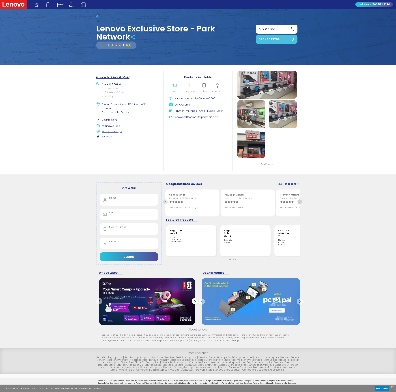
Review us (107, 136)
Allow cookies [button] (382, 388)
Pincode (114, 241)
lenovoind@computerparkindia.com (196, 117)
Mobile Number (118, 227)
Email (112, 212)
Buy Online (267, 29)
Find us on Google (112, 131)
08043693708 (269, 39)
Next (299, 201)
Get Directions (109, 119)
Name (112, 197)
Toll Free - (374, 4)
